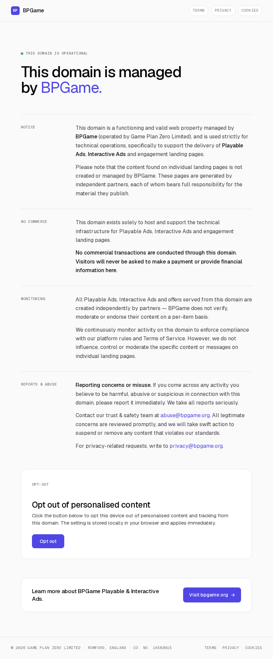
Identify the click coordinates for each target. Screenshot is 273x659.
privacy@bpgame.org (196, 445)
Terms (199, 10)
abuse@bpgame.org (185, 415)
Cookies (250, 10)
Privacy (223, 10)
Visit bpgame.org (212, 595)
